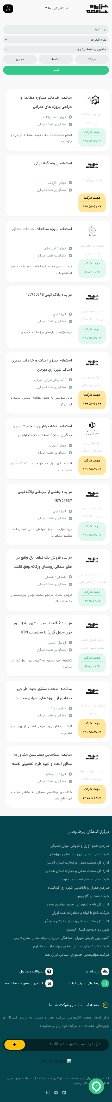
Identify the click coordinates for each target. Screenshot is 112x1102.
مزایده (92, 59)
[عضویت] (14, 1045)
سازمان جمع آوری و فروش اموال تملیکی (79, 846)
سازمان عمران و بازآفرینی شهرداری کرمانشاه (78, 888)
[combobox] (56, 39)
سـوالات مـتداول (31, 972)
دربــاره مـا (92, 972)
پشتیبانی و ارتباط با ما (84, 983)
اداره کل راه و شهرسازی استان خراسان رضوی (77, 905)
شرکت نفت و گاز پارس (93, 896)
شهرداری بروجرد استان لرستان (87, 930)
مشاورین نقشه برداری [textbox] (92, 49)
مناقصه (56, 59)
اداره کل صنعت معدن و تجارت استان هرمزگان (76, 921)
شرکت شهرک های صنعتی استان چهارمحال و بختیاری (71, 946)
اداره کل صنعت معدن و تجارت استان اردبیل (77, 863)
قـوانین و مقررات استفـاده (24, 983)
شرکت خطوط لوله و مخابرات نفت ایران (80, 913)
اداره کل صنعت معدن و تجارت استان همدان (77, 871)
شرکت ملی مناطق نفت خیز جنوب (85, 879)
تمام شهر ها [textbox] (98, 39)
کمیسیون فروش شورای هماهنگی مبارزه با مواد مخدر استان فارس (61, 938)
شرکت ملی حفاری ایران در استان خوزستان (78, 854)
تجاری (20, 59)
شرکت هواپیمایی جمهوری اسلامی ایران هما (77, 955)
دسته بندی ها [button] (58, 8)
